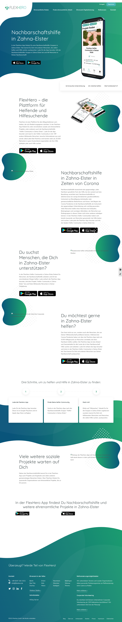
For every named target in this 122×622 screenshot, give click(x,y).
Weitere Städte (35, 590)
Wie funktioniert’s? (111, 86)
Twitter (10, 589)
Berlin (31, 581)
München (56, 583)
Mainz (43, 586)
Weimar (67, 583)
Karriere (87, 619)
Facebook (21, 589)
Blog (64, 619)
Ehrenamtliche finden (41, 10)
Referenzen (102, 10)
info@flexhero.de (17, 583)
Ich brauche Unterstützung (75, 86)
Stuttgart (56, 586)
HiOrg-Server (34, 600)
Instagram (14, 589)
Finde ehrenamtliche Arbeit (62, 10)
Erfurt (43, 581)
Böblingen (68, 581)
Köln (42, 583)
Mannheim (56, 581)
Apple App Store (18, 62)
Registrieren (111, 4)
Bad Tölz (32, 583)
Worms (67, 586)
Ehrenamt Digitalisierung (85, 10)
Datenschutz (110, 619)
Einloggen (102, 4)
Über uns (70, 619)
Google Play (28, 151)
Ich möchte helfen (94, 86)
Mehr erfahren (81, 591)
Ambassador (79, 619)
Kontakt (113, 10)
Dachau (32, 586)
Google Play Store (34, 62)
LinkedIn (18, 589)
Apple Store (47, 151)
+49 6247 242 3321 (19, 580)
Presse (94, 619)
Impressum (101, 619)
